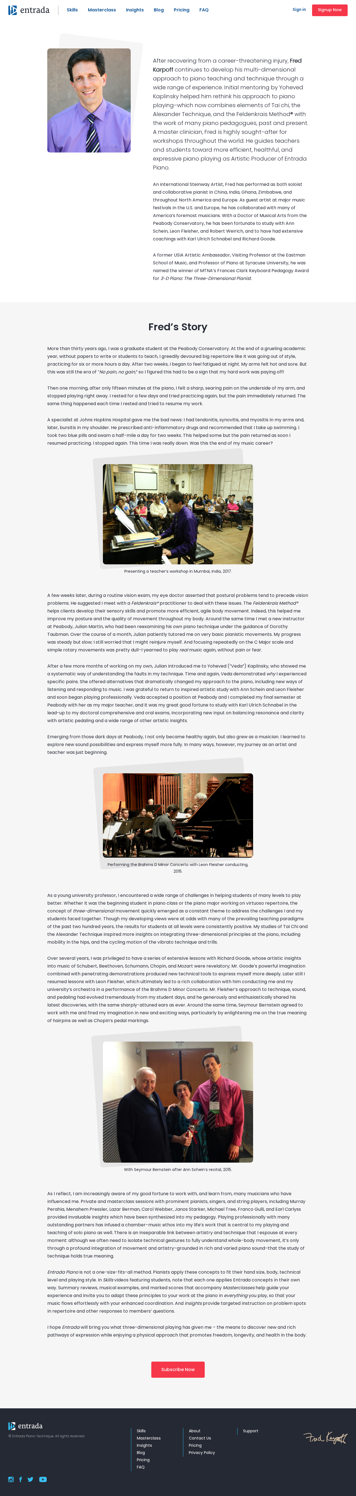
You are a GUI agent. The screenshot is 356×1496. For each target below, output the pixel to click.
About (195, 1431)
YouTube (43, 1479)
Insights (135, 10)
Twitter (30, 1479)
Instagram (11, 1479)
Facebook (20, 1479)
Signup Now (330, 10)
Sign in (299, 10)
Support (250, 1431)
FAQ (204, 10)
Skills (72, 10)
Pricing (181, 10)
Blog (159, 10)
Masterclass (102, 10)
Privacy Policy (202, 1453)
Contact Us (200, 1438)
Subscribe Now (178, 1370)
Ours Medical (33, 10)
